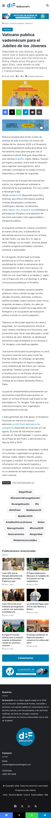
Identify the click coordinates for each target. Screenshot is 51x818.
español (20, 159)
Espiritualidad (37, 795)
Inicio (6, 23)
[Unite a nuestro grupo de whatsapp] (25, 16)
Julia (33, 209)
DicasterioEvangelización (26, 498)
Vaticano (29, 23)
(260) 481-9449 (9, 774)
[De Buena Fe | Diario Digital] (18, 5)
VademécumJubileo (26, 540)
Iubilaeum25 (15, 195)
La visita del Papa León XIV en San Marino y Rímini (37, 606)
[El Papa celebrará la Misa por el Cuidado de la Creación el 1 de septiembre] (38, 564)
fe (38, 504)
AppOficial (26, 491)
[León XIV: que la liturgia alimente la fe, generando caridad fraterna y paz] (13, 564)
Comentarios (25, 658)
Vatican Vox (14, 209)
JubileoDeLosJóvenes (19, 522)
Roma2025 (37, 528)
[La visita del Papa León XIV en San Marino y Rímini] (38, 595)
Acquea (24, 209)
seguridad (36, 534)
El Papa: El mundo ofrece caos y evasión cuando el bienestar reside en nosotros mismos (12, 640)
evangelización (21, 504)
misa (41, 522)
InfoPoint (16, 510)
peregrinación (16, 528)
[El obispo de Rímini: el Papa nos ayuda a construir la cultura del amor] (38, 626)
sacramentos (16, 534)
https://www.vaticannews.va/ (23, 483)
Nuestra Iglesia (17, 23)
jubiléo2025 (25, 516)
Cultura (27, 795)
